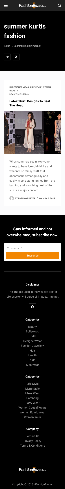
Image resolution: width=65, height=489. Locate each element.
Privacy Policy (32, 441)
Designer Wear (20, 87)
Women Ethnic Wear (32, 412)
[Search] (59, 5)
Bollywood (32, 331)
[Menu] (6, 5)
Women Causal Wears (32, 407)
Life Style (36, 87)
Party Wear (32, 403)
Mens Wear (32, 393)
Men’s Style (32, 388)
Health (32, 355)
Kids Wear (32, 365)
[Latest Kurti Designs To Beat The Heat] (32, 132)
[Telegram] (7, 57)
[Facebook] (32, 306)
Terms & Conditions (32, 445)
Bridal (32, 336)
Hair (32, 350)
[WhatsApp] (16, 57)
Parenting (32, 398)
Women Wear (32, 417)
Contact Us (32, 436)
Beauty (32, 326)
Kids (32, 360)
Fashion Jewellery (32, 345)
